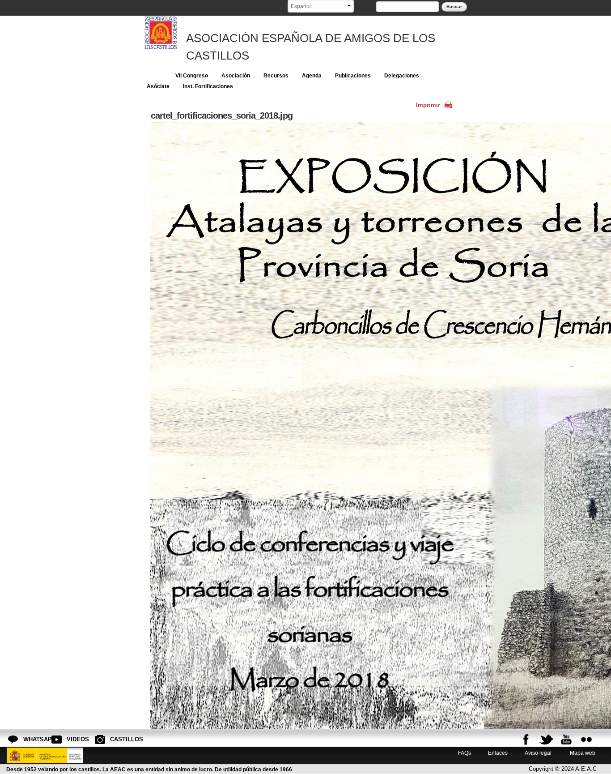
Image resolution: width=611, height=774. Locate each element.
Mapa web (582, 753)
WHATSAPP (30, 739)
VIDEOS (74, 739)
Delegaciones (401, 76)
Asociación (235, 76)
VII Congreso (191, 76)
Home (154, 76)
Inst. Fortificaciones (208, 86)
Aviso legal (538, 753)
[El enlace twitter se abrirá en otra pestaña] (546, 739)
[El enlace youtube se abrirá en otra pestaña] (566, 739)
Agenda (312, 76)
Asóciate (158, 86)
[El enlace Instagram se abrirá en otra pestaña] (586, 739)
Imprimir (428, 105)
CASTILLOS (117, 739)
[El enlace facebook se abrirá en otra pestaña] (526, 739)
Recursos (276, 76)
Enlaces (498, 753)
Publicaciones (353, 76)
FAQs (464, 753)
